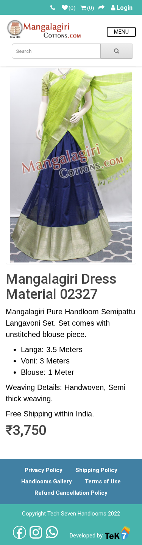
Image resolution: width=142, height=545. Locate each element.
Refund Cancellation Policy (71, 492)
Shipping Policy (96, 470)
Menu (121, 31)
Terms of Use (103, 481)
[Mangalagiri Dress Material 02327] (71, 165)
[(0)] (65, 7)
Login (125, 7)
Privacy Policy (43, 470)
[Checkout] (101, 7)
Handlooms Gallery (46, 481)
